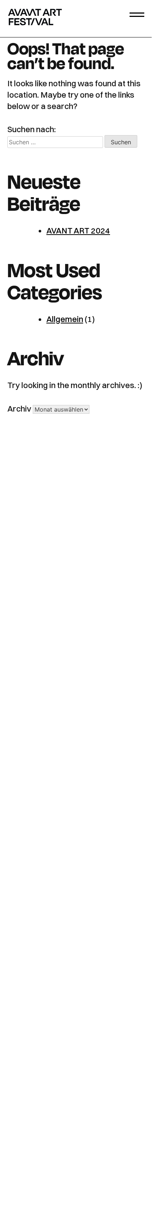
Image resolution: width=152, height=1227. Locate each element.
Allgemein (64, 319)
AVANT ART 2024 (78, 230)
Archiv (19, 408)
